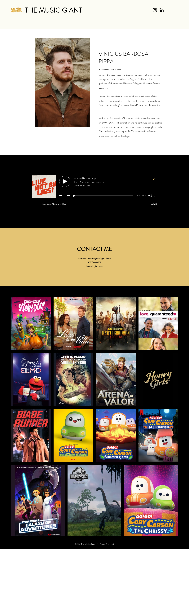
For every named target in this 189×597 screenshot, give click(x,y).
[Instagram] (155, 10)
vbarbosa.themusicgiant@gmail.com (94, 258)
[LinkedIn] (161, 10)
